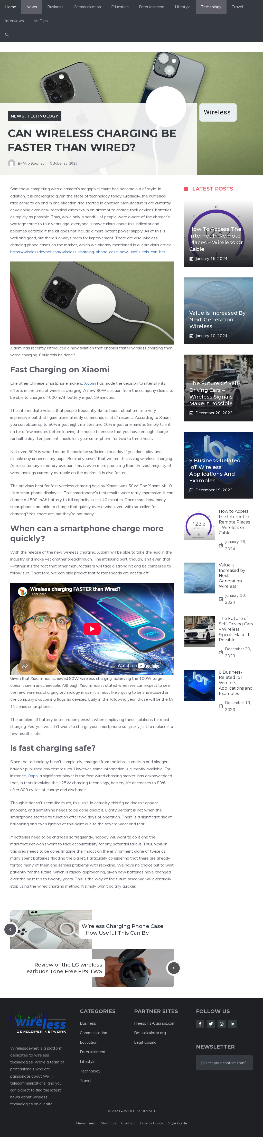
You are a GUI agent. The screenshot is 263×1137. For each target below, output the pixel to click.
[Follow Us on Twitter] (211, 1024)
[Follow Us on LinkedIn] (232, 1024)
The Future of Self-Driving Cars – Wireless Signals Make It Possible (236, 629)
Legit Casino (145, 1042)
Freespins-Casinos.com (154, 1023)
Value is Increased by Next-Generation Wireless (217, 319)
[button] (7, 35)
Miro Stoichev (33, 163)
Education (120, 6)
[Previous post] (10, 929)
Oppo (33, 775)
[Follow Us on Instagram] (222, 1024)
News (31, 6)
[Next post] (174, 968)
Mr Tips (41, 20)
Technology (211, 6)
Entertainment (152, 6)
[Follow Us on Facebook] (200, 1024)
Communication (87, 6)
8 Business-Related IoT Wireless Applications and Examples (236, 683)
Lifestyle (183, 6)
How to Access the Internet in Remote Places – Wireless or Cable (234, 522)
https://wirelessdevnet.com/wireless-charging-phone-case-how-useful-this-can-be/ (87, 251)
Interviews (14, 20)
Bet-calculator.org (150, 1032)
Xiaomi (90, 383)
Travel (237, 6)
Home (10, 6)
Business (55, 6)
